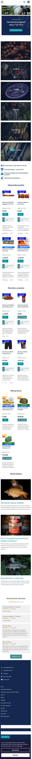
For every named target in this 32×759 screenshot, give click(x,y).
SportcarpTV (6, 675)
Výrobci (3, 691)
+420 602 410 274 (7, 666)
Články (2, 693)
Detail (5, 209)
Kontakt (3, 704)
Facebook (5, 669)
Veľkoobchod (4, 707)
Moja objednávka (5, 712)
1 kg (7, 333)
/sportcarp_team (7, 672)
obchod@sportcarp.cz (8, 663)
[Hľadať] (20, 2)
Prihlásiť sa (5, 733)
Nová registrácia (5, 736)
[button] (4, 10)
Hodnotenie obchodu (15, 594)
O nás (2, 683)
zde (21, 746)
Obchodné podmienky (6, 685)
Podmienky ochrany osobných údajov (10, 688)
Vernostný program (5, 701)
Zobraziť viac (15, 652)
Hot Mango (5, 229)
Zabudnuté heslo (5, 738)
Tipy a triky (3, 709)
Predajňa (3, 696)
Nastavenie (15, 750)
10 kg (3, 333)
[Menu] (28, 2)
